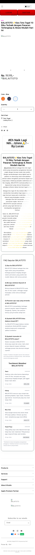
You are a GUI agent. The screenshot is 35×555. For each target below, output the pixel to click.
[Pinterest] (8, 131)
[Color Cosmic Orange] (3, 99)
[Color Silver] (15, 99)
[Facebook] (2, 131)
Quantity (4, 105)
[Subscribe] (28, 523)
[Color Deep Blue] (9, 99)
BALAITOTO (8, 168)
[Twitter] (5, 131)
